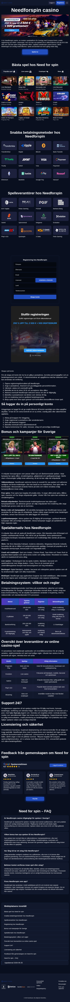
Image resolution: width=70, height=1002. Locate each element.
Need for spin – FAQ (11, 958)
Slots (59, 71)
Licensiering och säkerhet (13, 950)
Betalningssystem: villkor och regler (16, 937)
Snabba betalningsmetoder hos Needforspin (19, 916)
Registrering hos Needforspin (14, 924)
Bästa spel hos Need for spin (14, 911)
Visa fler (35, 798)
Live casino (25, 71)
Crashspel (42, 71)
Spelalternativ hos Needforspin (14, 933)
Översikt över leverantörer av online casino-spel (20, 941)
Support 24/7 (8, 945)
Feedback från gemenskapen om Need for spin (20, 954)
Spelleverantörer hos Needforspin (15, 920)
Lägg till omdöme (58, 765)
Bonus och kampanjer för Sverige (15, 928)
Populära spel (8, 71)
